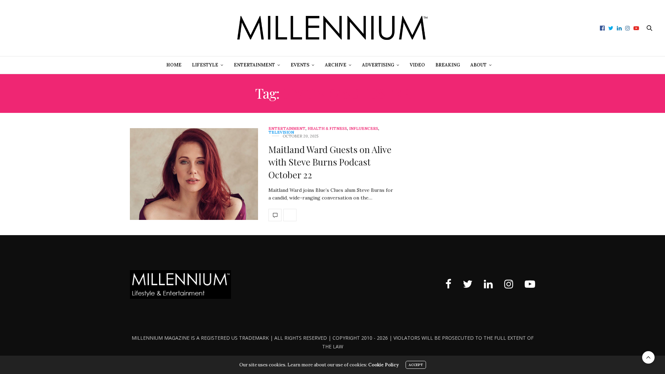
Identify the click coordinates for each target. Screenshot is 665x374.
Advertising (378, 65)
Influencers (363, 129)
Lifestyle (205, 65)
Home (173, 65)
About (478, 65)
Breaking (447, 65)
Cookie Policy (383, 365)
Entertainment (254, 65)
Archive (335, 65)
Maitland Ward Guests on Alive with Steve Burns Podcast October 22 (329, 162)
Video (417, 65)
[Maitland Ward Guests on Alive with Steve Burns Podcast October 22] (194, 174)
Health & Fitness (327, 129)
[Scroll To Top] (648, 357)
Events (300, 65)
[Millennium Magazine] (332, 28)
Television (281, 132)
